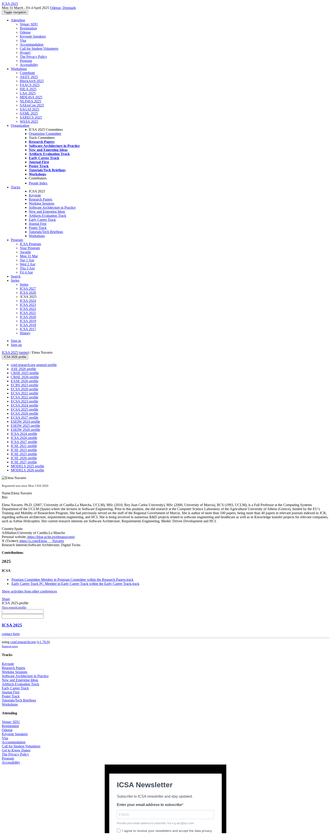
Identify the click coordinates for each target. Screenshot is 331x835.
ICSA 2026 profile (24, 438)
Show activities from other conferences (29, 591)
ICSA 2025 (10, 352)
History (25, 333)
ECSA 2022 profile (24, 397)
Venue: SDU (29, 24)
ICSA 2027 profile (24, 442)
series (24, 352)
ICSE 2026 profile (24, 458)
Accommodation (31, 44)
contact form (11, 634)
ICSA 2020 (28, 317)
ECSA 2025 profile (24, 409)
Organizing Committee (45, 134)
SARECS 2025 (31, 117)
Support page (10, 646)
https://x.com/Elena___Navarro (41, 541)
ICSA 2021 (28, 313)
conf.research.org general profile (34, 365)
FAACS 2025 (30, 85)
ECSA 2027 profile (24, 417)
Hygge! (25, 52)
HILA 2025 (28, 89)
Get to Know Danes (16, 750)
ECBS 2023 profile (24, 385)
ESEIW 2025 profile (25, 426)
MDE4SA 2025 (31, 97)
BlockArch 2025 (32, 81)
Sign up (16, 345)
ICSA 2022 (28, 309)
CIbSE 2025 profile (25, 373)
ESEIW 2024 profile (25, 421)
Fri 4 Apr (26, 272)
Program (26, 61)
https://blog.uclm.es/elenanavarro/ (51, 537)
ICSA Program (30, 244)
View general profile (14, 607)
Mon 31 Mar (29, 256)
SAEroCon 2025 (32, 105)
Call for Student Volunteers (39, 48)
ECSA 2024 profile (24, 405)
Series (24, 284)
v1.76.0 (43, 642)
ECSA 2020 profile (24, 389)
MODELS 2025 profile (27, 466)
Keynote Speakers (33, 36)
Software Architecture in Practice (52, 207)
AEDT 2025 (29, 77)
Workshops (19, 69)
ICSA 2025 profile (15, 357)
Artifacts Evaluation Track (47, 215)
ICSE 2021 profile (24, 446)
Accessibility (29, 65)
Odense (25, 32)
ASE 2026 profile (23, 369)
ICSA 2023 (28, 305)
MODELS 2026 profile (27, 470)
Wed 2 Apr (27, 264)
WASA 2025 (29, 121)
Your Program (30, 248)
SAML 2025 (29, 113)
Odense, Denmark (63, 8)
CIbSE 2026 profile (25, 377)
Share (6, 599)
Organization (20, 125)
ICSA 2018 (28, 325)
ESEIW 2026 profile (25, 430)
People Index (38, 183)
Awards (25, 252)
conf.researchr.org (23, 642)
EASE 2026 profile (24, 381)
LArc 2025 (28, 93)
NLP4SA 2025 (30, 101)
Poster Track (38, 228)
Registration (28, 28)
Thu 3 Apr (27, 268)
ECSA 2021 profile (24, 393)
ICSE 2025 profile (24, 454)
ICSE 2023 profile (24, 450)
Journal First (37, 224)
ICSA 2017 (28, 329)
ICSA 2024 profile (24, 434)
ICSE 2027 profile (24, 462)
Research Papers (40, 199)
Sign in (16, 341)
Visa (23, 40)
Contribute (27, 73)
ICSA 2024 (28, 301)
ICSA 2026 (28, 292)
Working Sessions (41, 203)
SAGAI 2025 (29, 109)
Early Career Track (42, 220)
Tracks (15, 187)
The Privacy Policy (33, 57)
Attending (18, 20)
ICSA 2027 (28, 288)
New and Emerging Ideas (47, 211)
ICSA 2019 (28, 321)
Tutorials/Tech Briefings (46, 232)
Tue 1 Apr (27, 260)
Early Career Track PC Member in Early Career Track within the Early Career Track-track (75, 584)
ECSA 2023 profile (24, 401)
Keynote (35, 195)
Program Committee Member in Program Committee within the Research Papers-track (72, 580)
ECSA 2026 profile (24, 413)
